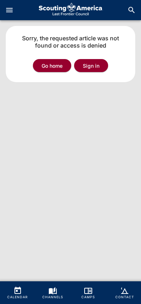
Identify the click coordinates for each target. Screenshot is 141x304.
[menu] (9, 10)
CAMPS (88, 297)
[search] (131, 10)
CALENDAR (17, 297)
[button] (91, 65)
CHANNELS (52, 297)
